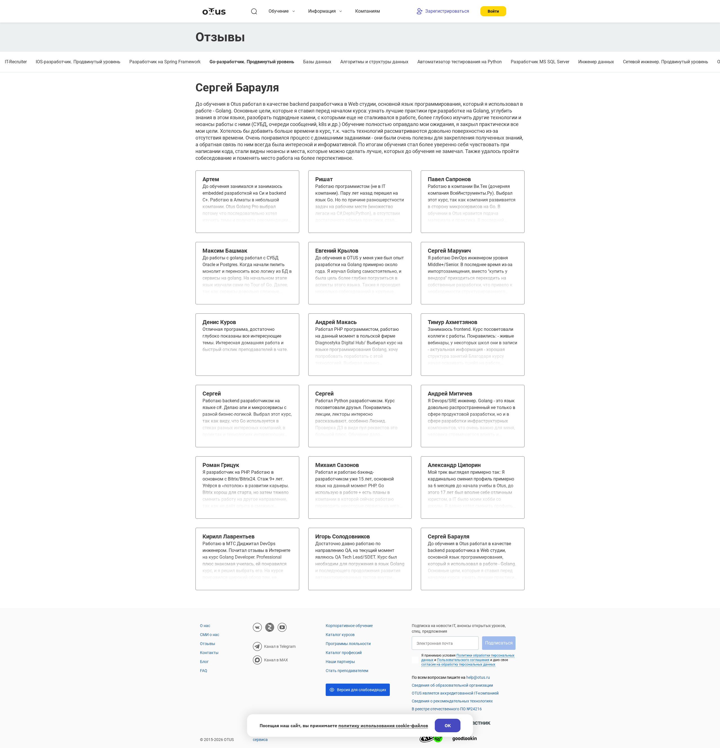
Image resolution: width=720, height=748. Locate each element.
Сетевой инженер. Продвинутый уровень (665, 61)
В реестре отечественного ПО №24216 (447, 709)
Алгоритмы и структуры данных (374, 61)
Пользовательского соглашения (463, 660)
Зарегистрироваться (447, 11)
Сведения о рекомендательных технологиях (452, 701)
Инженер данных (596, 61)
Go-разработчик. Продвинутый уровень (252, 61)
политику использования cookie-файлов (383, 725)
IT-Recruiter (16, 61)
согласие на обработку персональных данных (458, 664)
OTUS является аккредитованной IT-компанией (455, 693)
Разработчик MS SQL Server (540, 61)
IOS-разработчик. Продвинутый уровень (78, 61)
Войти (493, 11)
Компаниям (367, 11)
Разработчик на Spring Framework (165, 61)
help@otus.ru (478, 677)
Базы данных (317, 61)
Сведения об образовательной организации (452, 685)
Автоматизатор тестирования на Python (459, 61)
